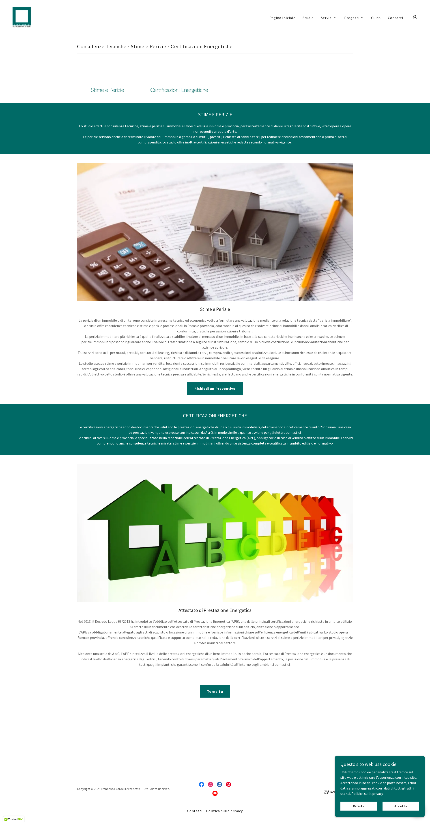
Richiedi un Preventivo (214, 388)
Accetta (400, 806)
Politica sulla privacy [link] (224, 811)
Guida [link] (376, 17)
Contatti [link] (395, 17)
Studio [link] (308, 17)
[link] (21, 16)
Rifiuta (359, 806)
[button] (329, 17)
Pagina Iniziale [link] (282, 17)
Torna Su (215, 691)
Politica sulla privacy (367, 793)
